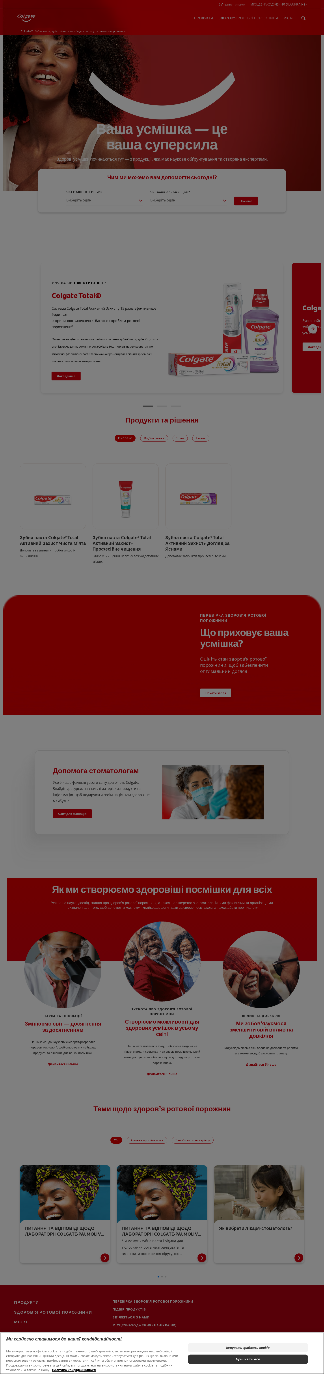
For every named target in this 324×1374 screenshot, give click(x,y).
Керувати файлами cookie (247, 1348)
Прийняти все (248, 1359)
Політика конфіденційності (74, 1370)
